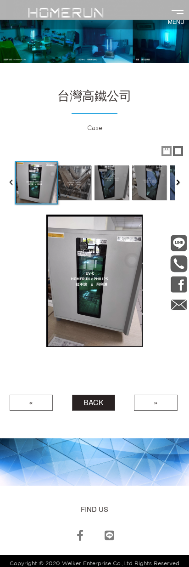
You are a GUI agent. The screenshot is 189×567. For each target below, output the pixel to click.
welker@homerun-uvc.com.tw (178, 305)
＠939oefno (178, 242)
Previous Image (11, 280)
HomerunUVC (178, 284)
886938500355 (178, 263)
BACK (93, 402)
